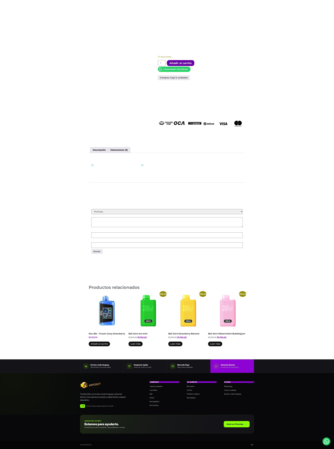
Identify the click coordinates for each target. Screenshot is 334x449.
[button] (326, 441)
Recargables (154, 401)
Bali (151, 394)
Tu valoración (98, 216)
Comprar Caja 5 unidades (174, 77)
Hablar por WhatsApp (234, 424)
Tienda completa (156, 386)
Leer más (136, 344)
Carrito (189, 390)
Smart (152, 398)
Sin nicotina (154, 405)
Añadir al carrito (180, 63)
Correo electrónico (101, 241)
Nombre (96, 231)
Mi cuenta (190, 386)
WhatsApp (228, 386)
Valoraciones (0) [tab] (119, 150)
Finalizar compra (193, 394)
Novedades (191, 398)
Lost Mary (153, 390)
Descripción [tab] (99, 150)
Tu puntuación (99, 208)
